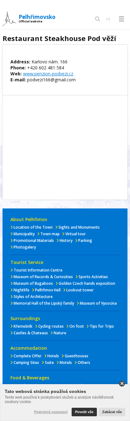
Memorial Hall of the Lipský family (44, 303)
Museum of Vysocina (98, 303)
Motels (66, 362)
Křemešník (23, 326)
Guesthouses (76, 356)
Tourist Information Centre (38, 270)
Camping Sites (26, 362)
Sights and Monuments (79, 227)
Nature (60, 333)
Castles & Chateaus (31, 333)
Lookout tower (80, 290)
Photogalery (25, 247)
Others (84, 362)
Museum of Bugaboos (33, 283)
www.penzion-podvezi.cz (48, 74)
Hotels (53, 356)
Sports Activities (93, 276)
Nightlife (21, 290)
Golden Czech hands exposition (87, 283)
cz (108, 18)
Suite (49, 362)
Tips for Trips (102, 326)
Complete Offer (28, 356)
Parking (85, 240)
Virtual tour (75, 234)
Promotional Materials (34, 240)
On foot (76, 326)
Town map (50, 234)
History (66, 240)
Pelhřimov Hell (48, 290)
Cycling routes (51, 326)
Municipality (24, 234)
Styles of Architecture (33, 296)
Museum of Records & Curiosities (43, 276)
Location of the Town (33, 227)
